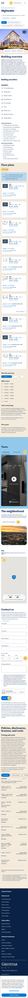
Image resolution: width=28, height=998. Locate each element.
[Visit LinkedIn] (5, 967)
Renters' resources (6, 907)
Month (3, 655)
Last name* (4, 631)
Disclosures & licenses (7, 945)
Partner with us (6, 920)
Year (16, 655)
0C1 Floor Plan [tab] (5, 452)
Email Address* (5, 646)
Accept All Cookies (14, 995)
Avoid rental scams (6, 899)
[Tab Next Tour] (25, 452)
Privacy (3, 940)
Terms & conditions (6, 942)
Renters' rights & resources (8, 948)
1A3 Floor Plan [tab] (16, 452)
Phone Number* (5, 638)
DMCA (3, 951)
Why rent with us (6, 913)
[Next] (26, 778)
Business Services (6, 923)
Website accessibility (7, 954)
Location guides (5, 910)
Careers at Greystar (6, 926)
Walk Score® (20, 599)
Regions (3, 929)
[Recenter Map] (4, 560)
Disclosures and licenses (8, 936)
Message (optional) (5, 664)
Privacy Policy (18, 987)
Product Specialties (6, 932)
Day (9, 655)
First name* (4, 623)
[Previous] (21, 778)
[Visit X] (8, 967)
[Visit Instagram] (2, 967)
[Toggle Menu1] (25, 3)
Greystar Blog (5, 916)
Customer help (5, 902)
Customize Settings (14, 990)
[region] (14, 987)
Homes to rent (5, 895)
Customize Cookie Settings (8, 956)
